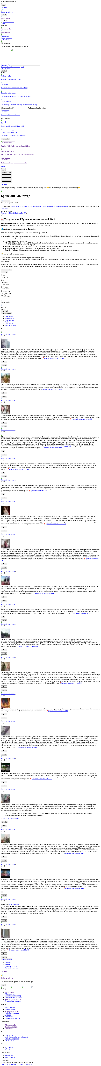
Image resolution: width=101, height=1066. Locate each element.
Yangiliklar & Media (11, 966)
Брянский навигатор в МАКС (54, 358)
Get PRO (4, 311)
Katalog (4, 14)
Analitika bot (9, 1055)
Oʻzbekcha (5, 1061)
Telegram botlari (10, 994)
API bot (7, 1049)
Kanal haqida (9, 324)
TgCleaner (8, 1015)
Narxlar (3, 166)
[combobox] (10, 168)
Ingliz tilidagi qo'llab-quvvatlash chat (16, 1037)
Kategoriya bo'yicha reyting (13, 997)
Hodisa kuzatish (10, 1008)
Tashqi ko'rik (9, 316)
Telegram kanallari (10, 1025)
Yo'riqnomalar (9, 1035)
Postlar (7, 322)
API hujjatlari (9, 1047)
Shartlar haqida (10, 1064)
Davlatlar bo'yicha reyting (13, 996)
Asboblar (4, 70)
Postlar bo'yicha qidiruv (12, 1013)
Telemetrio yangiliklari (12, 1039)
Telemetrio (8, 962)
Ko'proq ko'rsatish (7, 959)
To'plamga (4, 272)
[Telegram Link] (6, 987)
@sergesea (4, 208)
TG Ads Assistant (12, 1018)
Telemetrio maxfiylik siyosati (24, 1064)
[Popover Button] (5, 201)
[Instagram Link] (16, 987)
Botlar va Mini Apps (11, 1027)
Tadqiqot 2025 (9, 1040)
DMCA (3, 1064)
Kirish (3, 170)
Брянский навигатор (8, 334)
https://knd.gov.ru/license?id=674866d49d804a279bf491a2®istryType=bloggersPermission (39, 206)
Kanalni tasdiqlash (10, 325)
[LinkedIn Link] (26, 987)
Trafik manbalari (10, 320)
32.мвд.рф (68, 446)
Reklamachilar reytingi (12, 1011)
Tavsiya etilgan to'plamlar (13, 1001)
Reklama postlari (6, 270)
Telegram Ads (9, 1016)
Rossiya (7, 964)
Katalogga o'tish (6, 65)
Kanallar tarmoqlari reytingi (13, 999)
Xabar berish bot (10, 1057)
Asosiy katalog (9, 992)
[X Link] (34, 987)
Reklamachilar (9, 318)
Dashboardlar (5, 139)
